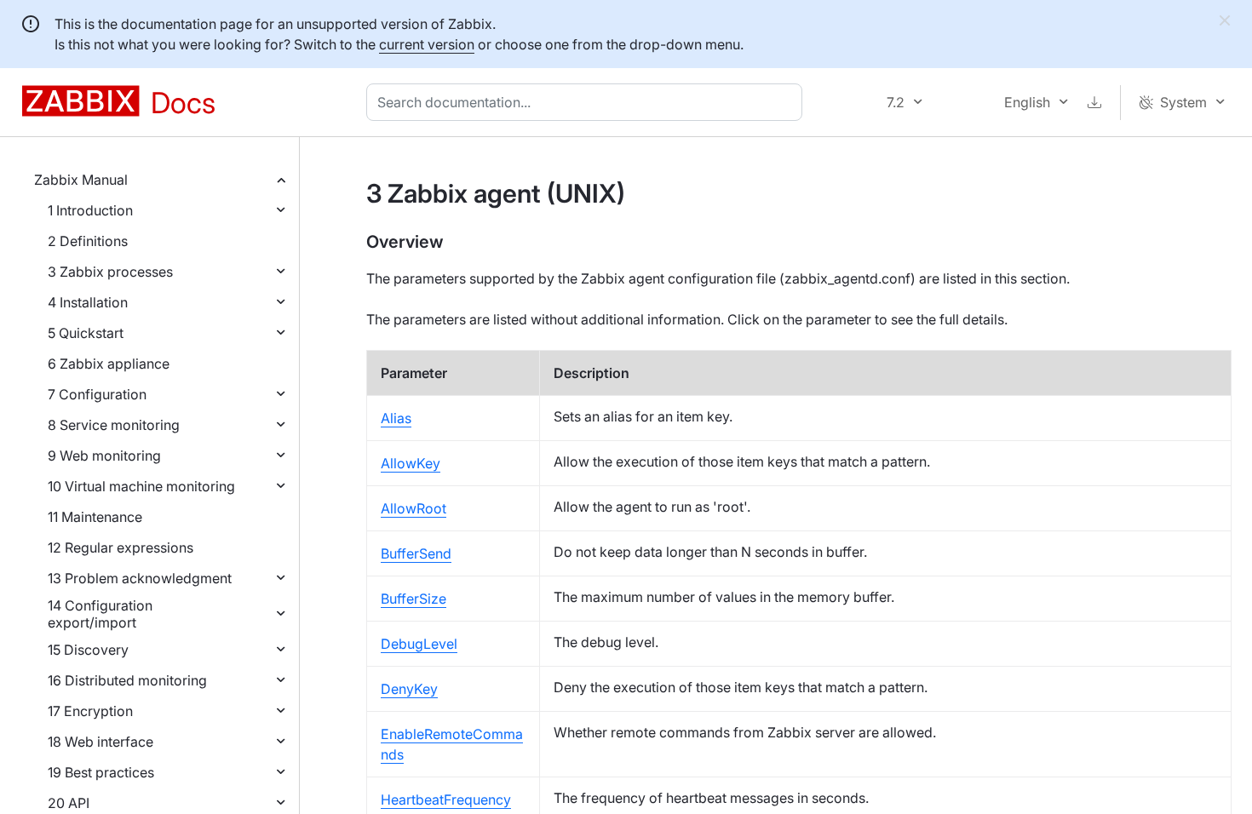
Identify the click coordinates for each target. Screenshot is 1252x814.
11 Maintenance (95, 516)
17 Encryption (90, 710)
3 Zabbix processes (110, 271)
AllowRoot (413, 508)
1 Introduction (90, 210)
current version (426, 44)
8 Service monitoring (114, 424)
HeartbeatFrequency (446, 799)
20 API (68, 802)
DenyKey (409, 688)
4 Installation (88, 302)
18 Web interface (100, 741)
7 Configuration (97, 394)
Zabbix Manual (81, 179)
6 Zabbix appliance (108, 363)
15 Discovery (88, 649)
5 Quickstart (85, 332)
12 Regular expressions (120, 547)
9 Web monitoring (104, 455)
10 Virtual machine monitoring (141, 486)
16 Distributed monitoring (127, 680)
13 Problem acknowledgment (140, 578)
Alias (396, 418)
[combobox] (587, 102)
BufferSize (413, 598)
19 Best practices (101, 772)
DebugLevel (419, 643)
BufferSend (416, 553)
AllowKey (410, 463)
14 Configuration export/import (100, 614)
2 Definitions (88, 240)
